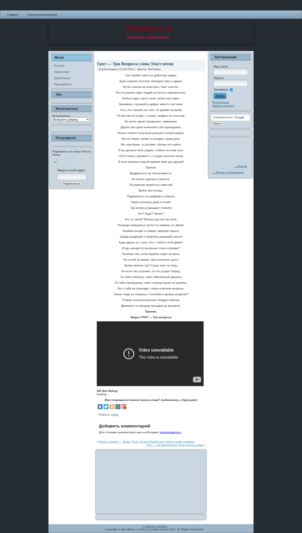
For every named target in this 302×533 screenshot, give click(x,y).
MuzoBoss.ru (149, 28)
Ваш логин (221, 66)
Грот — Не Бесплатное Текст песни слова (174, 445)
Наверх (149, 526)
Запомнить (221, 89)
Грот (114, 414)
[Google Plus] (123, 406)
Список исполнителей (42, 14)
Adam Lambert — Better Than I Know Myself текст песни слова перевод (146, 441)
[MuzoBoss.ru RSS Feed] (53, 528)
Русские (59, 65)
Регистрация (220, 102)
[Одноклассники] (112, 406)
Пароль (219, 78)
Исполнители (61, 115)
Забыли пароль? (223, 105)
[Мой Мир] (117, 406)
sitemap (162, 526)
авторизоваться (170, 432)
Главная (12, 14)
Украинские (61, 71)
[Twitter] (106, 406)
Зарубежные (62, 78)
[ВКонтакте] (100, 406)
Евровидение (63, 84)
